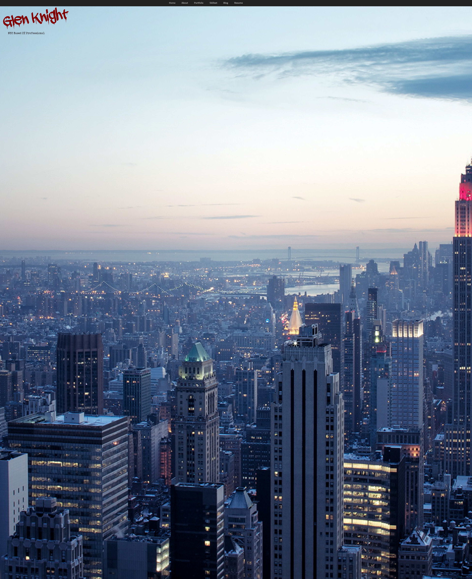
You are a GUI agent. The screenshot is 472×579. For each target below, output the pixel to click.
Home (172, 3)
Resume (238, 3)
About (185, 3)
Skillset (213, 3)
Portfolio (198, 3)
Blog (225, 3)
